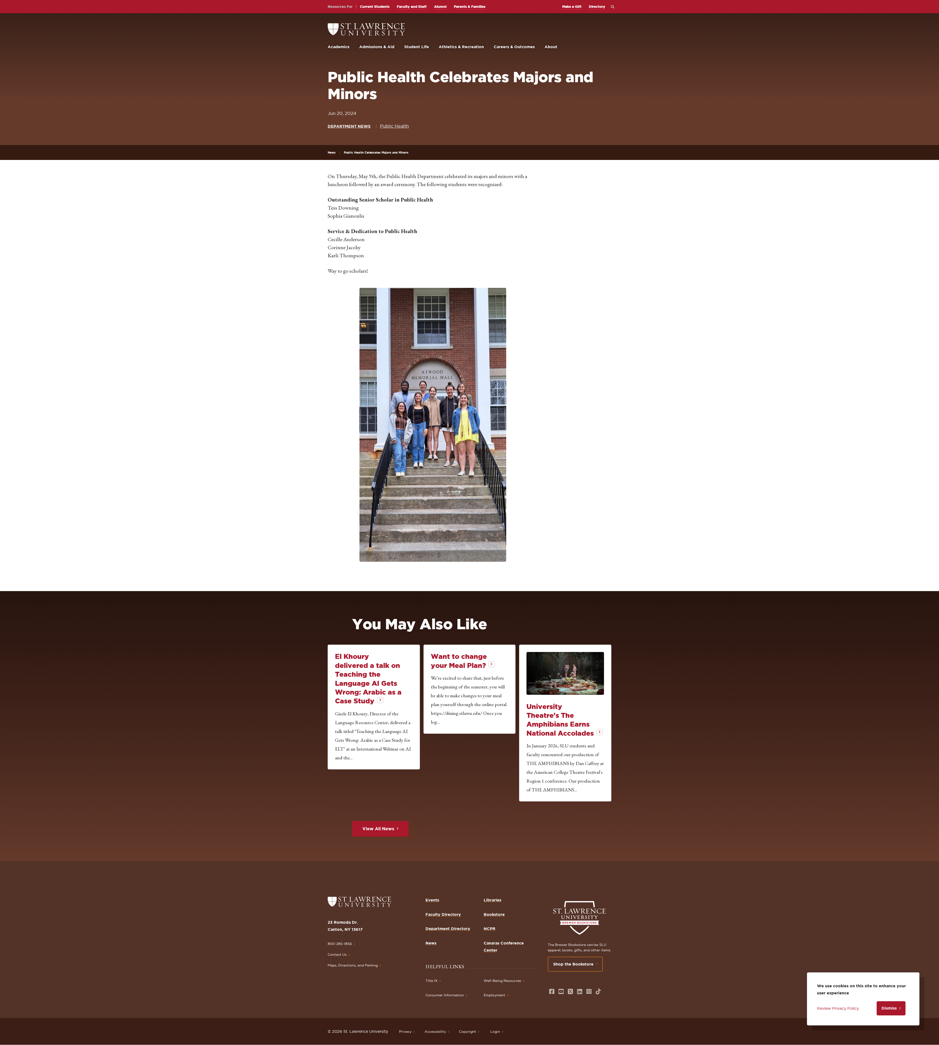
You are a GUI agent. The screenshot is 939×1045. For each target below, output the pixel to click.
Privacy (405, 1032)
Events (432, 900)
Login (495, 1032)
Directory (597, 7)
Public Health (394, 126)
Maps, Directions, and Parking (353, 965)
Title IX (431, 981)
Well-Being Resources (502, 981)
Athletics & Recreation (461, 47)
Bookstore (494, 914)
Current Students (375, 7)
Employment (494, 995)
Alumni (440, 7)
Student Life (416, 47)
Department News (349, 126)
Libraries (492, 900)
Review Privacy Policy (838, 1008)
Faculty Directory (443, 914)
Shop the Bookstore (573, 964)
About (551, 47)
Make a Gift (571, 7)
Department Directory (447, 928)
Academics (338, 47)
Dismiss (889, 1008)
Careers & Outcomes (514, 47)
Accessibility (435, 1032)
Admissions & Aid (376, 47)
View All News (378, 828)
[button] (432, 425)
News (331, 152)
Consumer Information (444, 995)
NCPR (489, 928)
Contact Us (337, 954)
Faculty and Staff (412, 7)
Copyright (467, 1032)
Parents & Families (469, 7)
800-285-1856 (340, 944)
